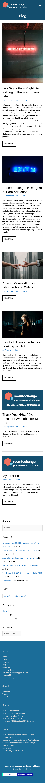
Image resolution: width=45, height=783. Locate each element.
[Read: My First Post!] (22, 463)
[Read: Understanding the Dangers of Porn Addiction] (22, 169)
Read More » (9, 144)
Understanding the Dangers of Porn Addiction (22, 189)
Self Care (6, 350)
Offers (7, 596)
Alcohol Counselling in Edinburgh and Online (18, 285)
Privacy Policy (8, 678)
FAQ (4, 664)
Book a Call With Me (10, 710)
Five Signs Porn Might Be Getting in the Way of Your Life (21, 92)
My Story (5, 659)
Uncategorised (8, 100)
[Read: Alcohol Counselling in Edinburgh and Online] (22, 265)
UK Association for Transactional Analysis (19, 743)
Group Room (7, 667)
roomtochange (16, 4)
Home (4, 656)
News (4, 480)
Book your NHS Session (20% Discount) (18, 721)
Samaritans (7, 748)
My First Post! (12, 475)
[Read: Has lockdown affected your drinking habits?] (22, 324)
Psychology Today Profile (12, 751)
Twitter (5, 694)
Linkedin (5, 697)
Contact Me (7, 675)
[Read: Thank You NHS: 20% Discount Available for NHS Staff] (22, 400)
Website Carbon (25, 774)
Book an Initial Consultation (13, 713)
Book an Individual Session (13, 716)
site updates (21, 596)
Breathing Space (8, 745)
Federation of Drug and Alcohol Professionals (20, 740)
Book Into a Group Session (13, 718)
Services (5, 662)
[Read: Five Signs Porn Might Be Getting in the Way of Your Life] (22, 53)
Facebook (6, 691)
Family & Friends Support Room (15, 672)
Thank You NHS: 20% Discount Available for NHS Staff (21, 418)
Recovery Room (8, 670)
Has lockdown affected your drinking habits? (22, 344)
